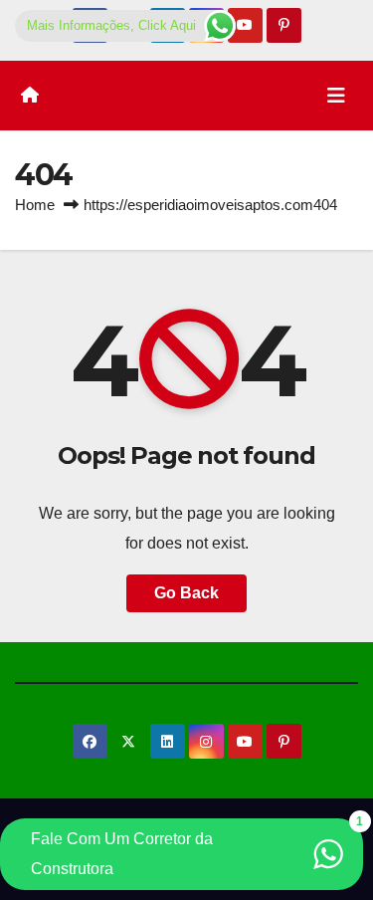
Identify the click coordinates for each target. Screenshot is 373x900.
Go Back (186, 592)
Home (35, 204)
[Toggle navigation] (336, 95)
